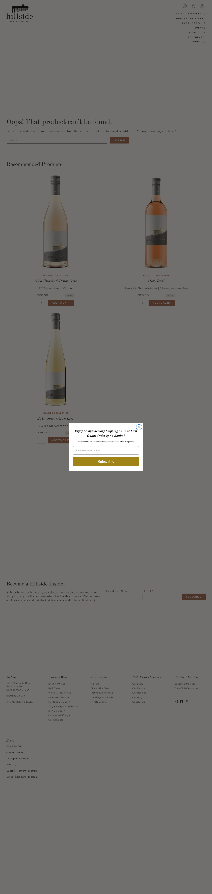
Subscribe (106, 461)
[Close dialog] (139, 427)
